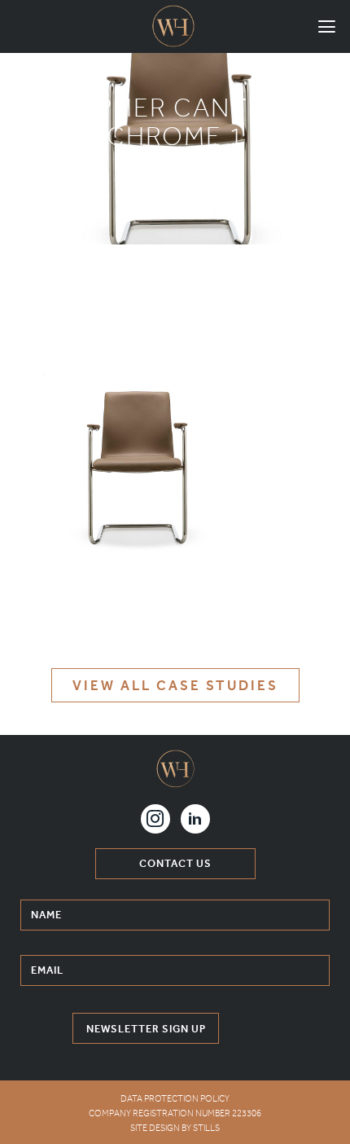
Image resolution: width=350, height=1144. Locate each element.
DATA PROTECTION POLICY (175, 1098)
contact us (175, 863)
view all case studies (175, 685)
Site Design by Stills (175, 1128)
